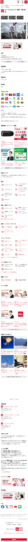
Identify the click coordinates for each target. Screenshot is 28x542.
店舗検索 (6, 5)
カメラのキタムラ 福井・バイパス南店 (11, 414)
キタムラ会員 (22, 1)
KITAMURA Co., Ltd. (11, 533)
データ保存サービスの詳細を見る (9, 272)
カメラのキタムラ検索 (14, 5)
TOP (2, 5)
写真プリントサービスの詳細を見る (9, 257)
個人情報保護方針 (9, 522)
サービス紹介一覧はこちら (14, 329)
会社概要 (9, 524)
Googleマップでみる (14, 399)
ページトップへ (23, 519)
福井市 (2, 7)
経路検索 (14, 539)
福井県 (21, 5)
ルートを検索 (20, 61)
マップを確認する (7, 61)
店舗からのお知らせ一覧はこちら (14, 376)
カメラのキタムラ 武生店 (8, 423)
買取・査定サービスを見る (7, 219)
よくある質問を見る (5, 472)
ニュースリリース (18, 522)
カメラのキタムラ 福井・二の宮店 (10, 406)
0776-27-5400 (4, 79)
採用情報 (14, 524)
